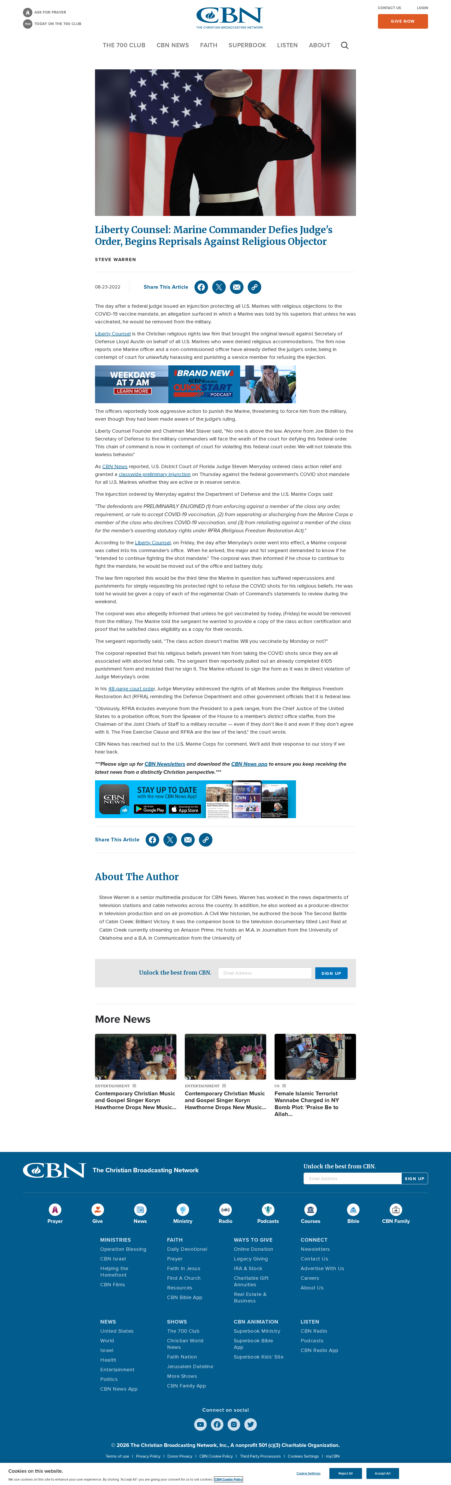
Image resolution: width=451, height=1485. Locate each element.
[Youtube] (200, 1424)
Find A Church (184, 1278)
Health (108, 1360)
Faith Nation (182, 1357)
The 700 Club (124, 45)
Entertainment (117, 1370)
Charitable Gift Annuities (251, 1281)
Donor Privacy (180, 1456)
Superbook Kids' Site (258, 1357)
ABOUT (319, 45)
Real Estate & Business (250, 1297)
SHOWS (177, 1322)
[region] (225, 1474)
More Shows (182, 1376)
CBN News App (119, 1389)
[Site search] (345, 48)
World (107, 1341)
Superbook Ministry (257, 1331)
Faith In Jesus (183, 1268)
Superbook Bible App (253, 1344)
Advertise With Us (323, 1268)
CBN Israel (113, 1259)
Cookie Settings (308, 1473)
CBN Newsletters (165, 764)
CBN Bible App (185, 1297)
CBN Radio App (320, 1350)
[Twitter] (219, 287)
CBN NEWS (173, 45)
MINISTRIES (115, 1240)
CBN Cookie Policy (216, 1456)
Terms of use (117, 1456)
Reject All (346, 1473)
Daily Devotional (187, 1249)
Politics (109, 1379)
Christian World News (185, 1344)
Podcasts (312, 1341)
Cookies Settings (303, 1456)
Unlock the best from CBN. (175, 972)
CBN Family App (186, 1386)
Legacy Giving (251, 1259)
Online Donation (254, 1249)
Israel (106, 1350)
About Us (312, 1288)
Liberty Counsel (113, 334)
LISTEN (287, 45)
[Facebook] (201, 287)
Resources (180, 1288)
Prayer (174, 1259)
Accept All (382, 1473)
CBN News (115, 466)
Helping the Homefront (114, 1271)
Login (422, 8)
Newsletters (315, 1249)
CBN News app (249, 764)
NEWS (108, 1322)
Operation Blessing (123, 1249)
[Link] (254, 287)
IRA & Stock (248, 1268)
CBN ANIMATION (256, 1322)
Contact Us (389, 8)
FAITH (209, 45)
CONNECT (314, 1240)
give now (403, 21)
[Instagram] (234, 1424)
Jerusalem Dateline (190, 1366)
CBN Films (112, 1285)
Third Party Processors (260, 1456)
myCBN (333, 1456)
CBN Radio (314, 1331)
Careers (310, 1278)
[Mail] (237, 287)
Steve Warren (115, 259)
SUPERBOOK (247, 45)
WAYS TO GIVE (253, 1240)
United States (117, 1331)
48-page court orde (130, 689)
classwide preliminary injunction (155, 474)
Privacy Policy (148, 1456)
